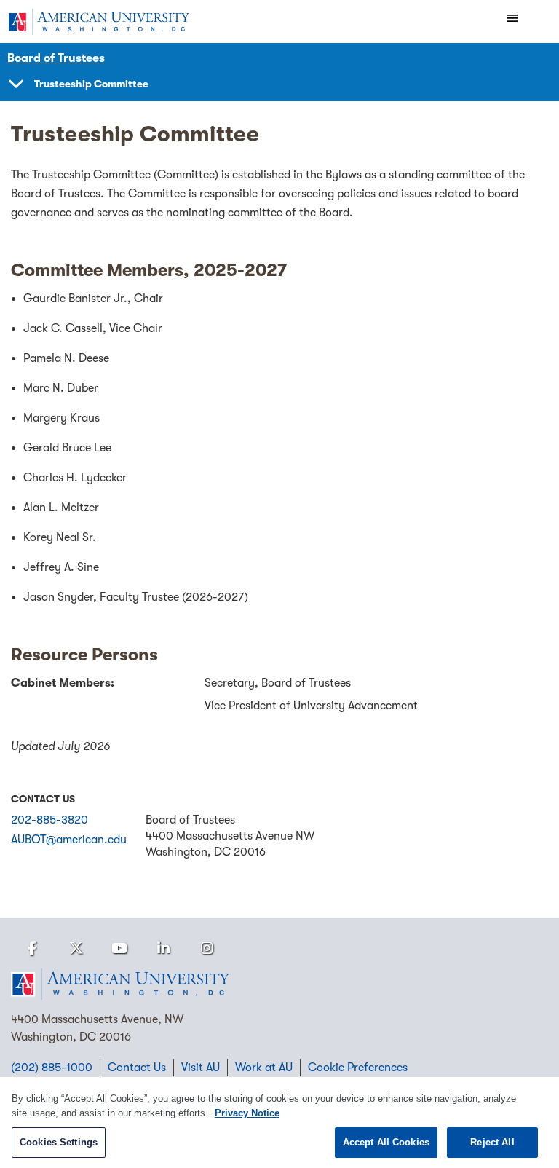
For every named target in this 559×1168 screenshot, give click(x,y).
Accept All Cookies (386, 1142)
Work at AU (264, 1067)
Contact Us (137, 1067)
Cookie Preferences (358, 1067)
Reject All (492, 1142)
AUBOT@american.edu (69, 839)
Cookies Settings (59, 1142)
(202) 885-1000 (51, 1067)
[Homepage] (279, 984)
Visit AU (200, 1067)
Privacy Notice (247, 1113)
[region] (279, 1122)
